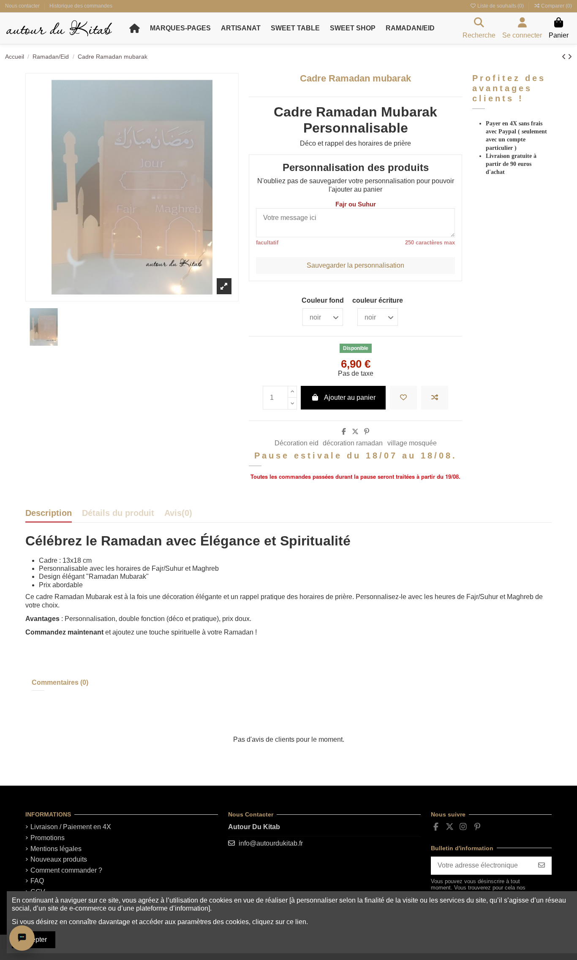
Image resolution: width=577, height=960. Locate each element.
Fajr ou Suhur (355, 204)
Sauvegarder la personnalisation (355, 265)
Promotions (47, 837)
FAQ (37, 880)
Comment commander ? (66, 870)
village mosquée (412, 443)
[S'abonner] (541, 866)
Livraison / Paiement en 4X (70, 826)
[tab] (178, 515)
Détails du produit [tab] (118, 513)
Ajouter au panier (350, 397)
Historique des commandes (80, 6)
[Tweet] (355, 431)
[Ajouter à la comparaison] (434, 397)
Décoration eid (296, 443)
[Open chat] (22, 938)
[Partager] (344, 431)
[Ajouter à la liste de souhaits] (403, 397)
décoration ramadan (353, 443)
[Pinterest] (366, 431)
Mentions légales (56, 848)
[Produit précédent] (565, 56)
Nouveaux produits (58, 859)
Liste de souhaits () (500, 6)
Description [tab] (48, 513)
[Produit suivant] (570, 56)
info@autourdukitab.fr (271, 843)
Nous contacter (23, 6)
